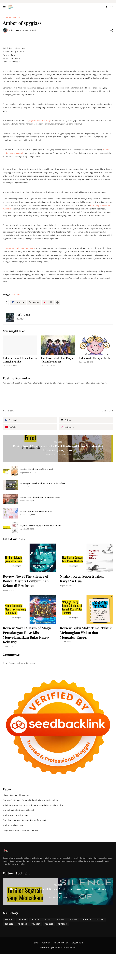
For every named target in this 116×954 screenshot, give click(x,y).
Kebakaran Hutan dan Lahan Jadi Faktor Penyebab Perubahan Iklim (33, 805)
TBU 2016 (35, 919)
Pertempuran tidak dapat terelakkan (19, 248)
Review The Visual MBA (13, 825)
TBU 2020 (86, 919)
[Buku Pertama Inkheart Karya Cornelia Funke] (20, 345)
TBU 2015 (17, 18)
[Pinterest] (45, 302)
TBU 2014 (9, 919)
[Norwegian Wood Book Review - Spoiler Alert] (10, 485)
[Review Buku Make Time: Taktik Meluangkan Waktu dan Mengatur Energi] (86, 609)
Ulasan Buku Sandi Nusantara (16, 795)
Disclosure (77, 943)
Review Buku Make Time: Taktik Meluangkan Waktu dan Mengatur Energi (86, 633)
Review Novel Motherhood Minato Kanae (40, 497)
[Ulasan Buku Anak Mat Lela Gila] (10, 513)
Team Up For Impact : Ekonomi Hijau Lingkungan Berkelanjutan (31, 800)
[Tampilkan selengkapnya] (57, 302)
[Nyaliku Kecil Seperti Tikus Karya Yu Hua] (10, 527)
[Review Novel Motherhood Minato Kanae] (10, 499)
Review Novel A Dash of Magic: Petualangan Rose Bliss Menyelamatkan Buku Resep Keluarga (28, 635)
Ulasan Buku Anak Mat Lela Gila (36, 511)
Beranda (7, 18)
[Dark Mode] (107, 7)
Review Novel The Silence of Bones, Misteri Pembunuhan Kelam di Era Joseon (26, 581)
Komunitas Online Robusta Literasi (18, 810)
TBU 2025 (49, 924)
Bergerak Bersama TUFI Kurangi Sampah (21, 830)
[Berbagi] (111, 30)
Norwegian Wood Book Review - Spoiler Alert (42, 483)
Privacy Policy (61, 943)
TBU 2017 (47, 919)
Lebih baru (9, 411)
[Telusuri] (112, 7)
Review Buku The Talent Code (15, 815)
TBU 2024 (36, 924)
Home (35, 943)
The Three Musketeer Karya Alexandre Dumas (57, 360)
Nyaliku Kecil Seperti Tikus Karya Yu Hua (41, 525)
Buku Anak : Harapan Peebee (95, 358)
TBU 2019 (73, 919)
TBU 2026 (62, 924)
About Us (46, 943)
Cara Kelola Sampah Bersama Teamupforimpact (24, 820)
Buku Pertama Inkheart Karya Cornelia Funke (20, 360)
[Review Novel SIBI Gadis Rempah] (10, 471)
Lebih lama (106, 411)
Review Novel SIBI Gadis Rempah (36, 469)
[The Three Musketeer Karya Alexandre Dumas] (58, 345)
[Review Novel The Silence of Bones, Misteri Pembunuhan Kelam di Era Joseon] (29, 558)
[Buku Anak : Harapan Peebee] (96, 345)
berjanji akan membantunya (38, 120)
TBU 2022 (9, 924)
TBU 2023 (22, 924)
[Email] (51, 302)
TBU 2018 (60, 919)
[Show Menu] (4, 7)
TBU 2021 (99, 919)
